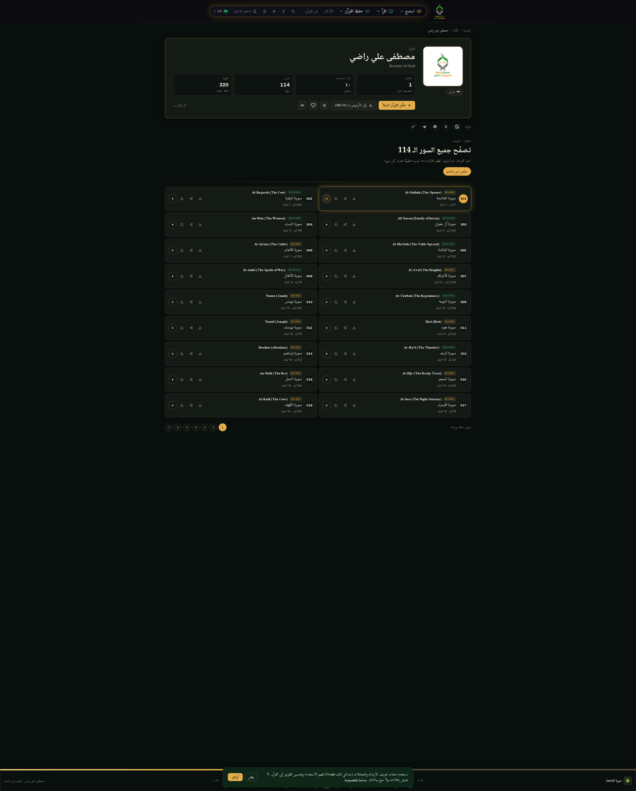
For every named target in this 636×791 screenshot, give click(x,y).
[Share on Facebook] (435, 126)
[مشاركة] (345, 199)
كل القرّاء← (180, 105)
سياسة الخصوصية (356, 779)
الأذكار (328, 11)
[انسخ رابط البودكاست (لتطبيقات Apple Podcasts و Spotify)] (302, 105)
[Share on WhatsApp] (456, 126)
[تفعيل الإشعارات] (264, 11)
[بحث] (292, 11)
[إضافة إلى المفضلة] (313, 105)
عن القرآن (311, 11)
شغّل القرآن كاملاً (394, 105)
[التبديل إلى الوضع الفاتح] (274, 11)
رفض (251, 777)
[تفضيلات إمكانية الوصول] (283, 11)
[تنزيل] (354, 199)
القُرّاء (455, 30)
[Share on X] (445, 126)
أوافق (235, 777)
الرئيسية (467, 30)
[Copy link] (413, 126)
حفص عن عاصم (457, 171)
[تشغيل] (172, 198)
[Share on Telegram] (424, 126)
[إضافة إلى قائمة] (336, 199)
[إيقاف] (326, 198)
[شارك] (324, 105)
